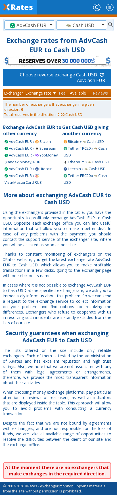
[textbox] (30, 25)
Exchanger (13, 93)
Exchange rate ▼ (41, 93)
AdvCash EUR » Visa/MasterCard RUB (23, 179)
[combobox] (29, 25)
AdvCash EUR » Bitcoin (29, 141)
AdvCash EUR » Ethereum (32, 148)
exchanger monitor (56, 485)
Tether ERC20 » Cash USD (85, 179)
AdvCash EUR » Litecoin (30, 168)
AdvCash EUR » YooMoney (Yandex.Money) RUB (31, 158)
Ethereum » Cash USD (88, 161)
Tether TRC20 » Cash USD (85, 152)
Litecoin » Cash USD (86, 168)
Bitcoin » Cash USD (85, 141)
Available (78, 93)
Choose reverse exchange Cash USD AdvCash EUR (62, 77)
